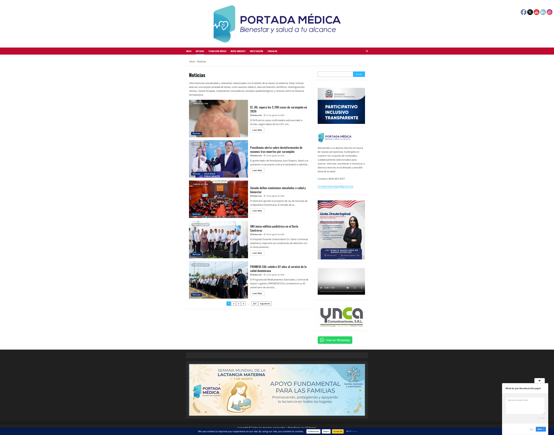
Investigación (256, 51)
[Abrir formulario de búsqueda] (367, 51)
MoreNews (294, 427)
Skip (532, 429)
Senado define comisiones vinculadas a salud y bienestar (218, 199)
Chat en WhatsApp (338, 340)
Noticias (200, 51)
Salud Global (209, 174)
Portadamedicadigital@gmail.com (335, 186)
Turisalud (272, 51)
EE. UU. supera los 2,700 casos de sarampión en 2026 (218, 118)
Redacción (257, 115)
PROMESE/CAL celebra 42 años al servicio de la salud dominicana (218, 280)
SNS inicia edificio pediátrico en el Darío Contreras (218, 239)
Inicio (188, 51)
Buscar (359, 74)
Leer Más (258, 130)
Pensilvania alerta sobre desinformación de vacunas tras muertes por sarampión (218, 159)
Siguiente (265, 303)
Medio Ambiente (238, 51)
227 (254, 303)
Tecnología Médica (217, 51)
